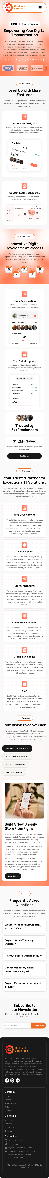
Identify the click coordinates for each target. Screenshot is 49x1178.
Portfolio (8, 1100)
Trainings (8, 1131)
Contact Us (9, 1127)
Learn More (13, 876)
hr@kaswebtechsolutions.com (20, 1148)
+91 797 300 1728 (15, 1140)
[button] (40, 7)
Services (8, 1124)
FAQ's (7, 1107)
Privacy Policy (10, 1103)
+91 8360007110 (14, 1144)
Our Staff (8, 1110)
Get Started (24, 456)
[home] (15, 7)
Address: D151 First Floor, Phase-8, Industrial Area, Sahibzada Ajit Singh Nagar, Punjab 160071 (22, 1154)
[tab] (17, 748)
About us (8, 1120)
